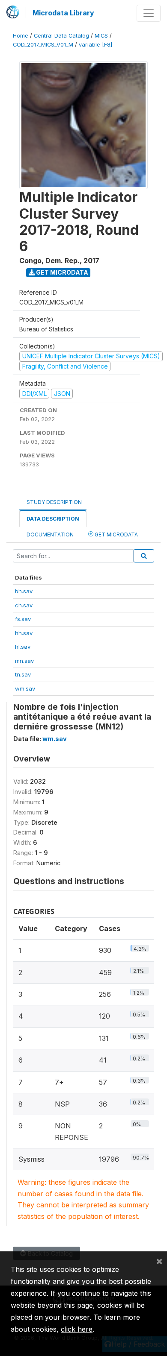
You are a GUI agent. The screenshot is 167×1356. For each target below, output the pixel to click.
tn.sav (23, 674)
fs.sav (23, 618)
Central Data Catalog (61, 35)
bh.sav (24, 591)
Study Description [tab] (54, 502)
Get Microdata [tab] (115, 534)
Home (20, 35)
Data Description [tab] (53, 518)
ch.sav (24, 605)
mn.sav (24, 660)
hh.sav (24, 633)
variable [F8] (95, 44)
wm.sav (25, 688)
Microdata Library (63, 13)
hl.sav (22, 646)
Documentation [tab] (50, 534)
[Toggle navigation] (149, 13)
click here (76, 1329)
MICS (101, 35)
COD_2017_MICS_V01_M (43, 44)
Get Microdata (61, 272)
